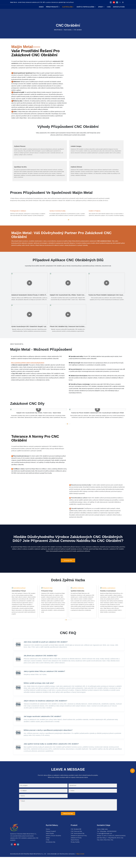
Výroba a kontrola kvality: (97, 211)
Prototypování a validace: (57, 211)
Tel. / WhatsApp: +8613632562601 (106, 831)
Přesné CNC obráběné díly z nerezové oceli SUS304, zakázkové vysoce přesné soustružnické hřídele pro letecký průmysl (68, 326)
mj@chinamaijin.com (106, 833)
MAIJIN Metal (58, 30)
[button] (67, 219)
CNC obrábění (78, 30)
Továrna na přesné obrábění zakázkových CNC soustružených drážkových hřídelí (106, 295)
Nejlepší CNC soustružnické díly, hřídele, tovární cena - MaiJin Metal (68, 295)
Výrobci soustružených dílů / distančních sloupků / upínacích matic (29, 326)
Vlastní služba (68, 30)
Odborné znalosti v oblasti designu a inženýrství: (26, 211)
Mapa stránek (80, 854)
